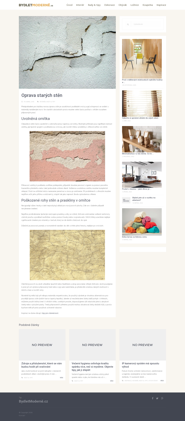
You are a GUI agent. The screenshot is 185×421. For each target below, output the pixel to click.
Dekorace (109, 5)
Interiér (80, 5)
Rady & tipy (94, 5)
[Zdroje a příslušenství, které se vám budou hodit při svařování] (42, 345)
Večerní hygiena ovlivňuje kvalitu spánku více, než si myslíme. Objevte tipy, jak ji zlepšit (92, 366)
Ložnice (135, 5)
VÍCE (61, 378)
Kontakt (22, 415)
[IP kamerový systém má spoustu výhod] (142, 345)
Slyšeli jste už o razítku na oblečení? (143, 199)
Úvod (69, 5)
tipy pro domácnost (50, 313)
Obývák (123, 5)
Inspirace (161, 5)
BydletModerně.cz (33, 401)
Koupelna (148, 5)
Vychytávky (153, 381)
